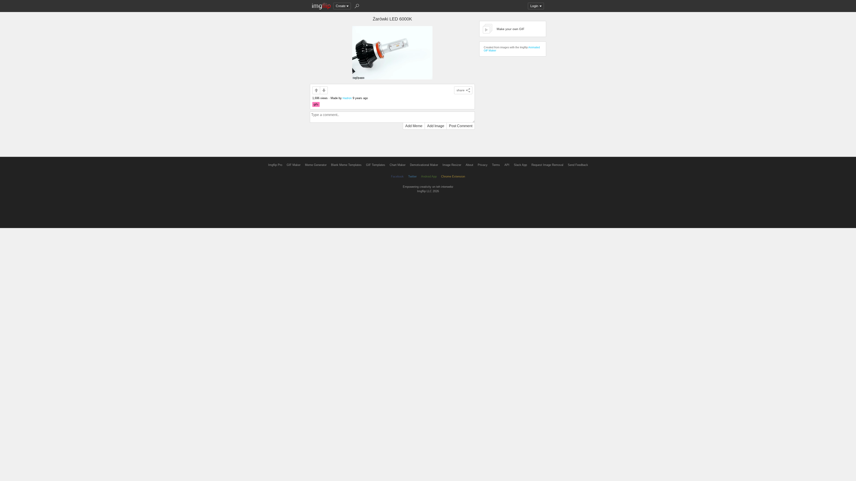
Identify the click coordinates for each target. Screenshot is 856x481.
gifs (316, 104)
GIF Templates (375, 165)
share (461, 90)
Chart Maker (397, 165)
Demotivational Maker (424, 165)
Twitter (412, 176)
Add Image (435, 126)
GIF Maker (293, 165)
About (469, 165)
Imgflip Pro (275, 165)
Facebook (397, 176)
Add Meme (413, 126)
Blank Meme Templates (346, 165)
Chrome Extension (453, 176)
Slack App (520, 165)
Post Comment (460, 126)
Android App (429, 176)
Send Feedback (578, 165)
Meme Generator (316, 165)
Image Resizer (451, 165)
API (506, 165)
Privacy (483, 165)
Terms (496, 165)
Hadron (347, 98)
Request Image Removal (547, 165)
